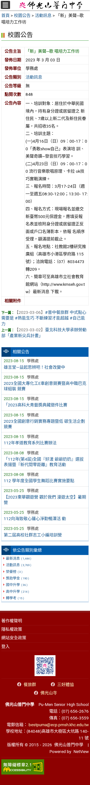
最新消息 (18, 558)
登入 (5, 646)
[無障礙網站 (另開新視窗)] (45, 767)
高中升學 (17, 591)
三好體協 (65, 684)
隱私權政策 (11, 629)
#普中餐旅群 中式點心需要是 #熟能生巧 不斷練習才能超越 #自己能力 (43, 318)
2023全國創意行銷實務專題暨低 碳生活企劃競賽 (44, 424)
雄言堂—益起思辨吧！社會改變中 (34, 367)
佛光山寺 (48, 692)
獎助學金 (17, 578)
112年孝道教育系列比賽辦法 (30, 442)
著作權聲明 (11, 620)
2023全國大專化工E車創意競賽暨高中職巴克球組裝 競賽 (45, 386)
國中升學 (16, 585)
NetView (81, 751)
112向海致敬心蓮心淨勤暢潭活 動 (35, 518)
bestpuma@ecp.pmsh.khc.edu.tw (59, 724)
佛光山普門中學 (67, 744)
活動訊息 (18, 565)
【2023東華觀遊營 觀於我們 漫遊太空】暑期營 (45, 500)
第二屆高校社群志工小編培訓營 (33, 535)
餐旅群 (30, 684)
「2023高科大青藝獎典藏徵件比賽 (35, 405)
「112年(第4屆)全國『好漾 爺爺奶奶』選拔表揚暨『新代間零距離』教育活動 (44, 462)
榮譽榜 (14, 572)
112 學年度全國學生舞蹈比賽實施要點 (39, 480)
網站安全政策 (13, 637)
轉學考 (15, 598)
